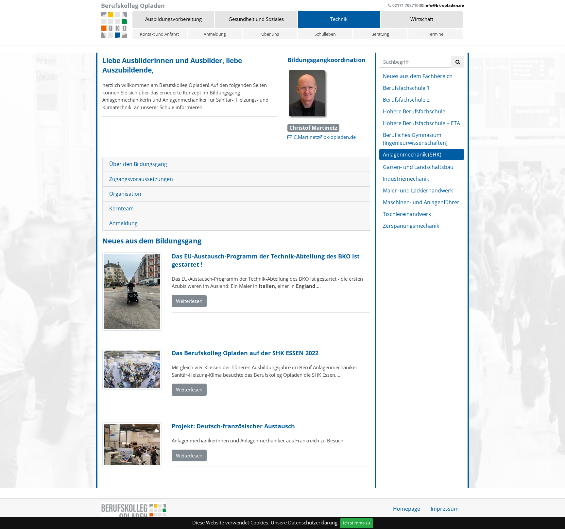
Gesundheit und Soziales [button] (256, 19)
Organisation (125, 194)
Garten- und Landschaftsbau (418, 167)
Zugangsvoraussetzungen (141, 179)
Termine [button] (435, 34)
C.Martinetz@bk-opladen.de (325, 137)
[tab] (236, 164)
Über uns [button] (270, 34)
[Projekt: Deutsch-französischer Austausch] (132, 445)
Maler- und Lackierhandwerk (418, 190)
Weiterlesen (189, 301)
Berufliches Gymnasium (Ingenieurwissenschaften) (415, 138)
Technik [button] (339, 19)
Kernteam (121, 209)
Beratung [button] (380, 34)
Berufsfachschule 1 (406, 87)
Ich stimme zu (356, 523)
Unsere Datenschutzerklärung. (305, 522)
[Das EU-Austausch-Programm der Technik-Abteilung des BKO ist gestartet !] (132, 292)
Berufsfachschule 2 (406, 99)
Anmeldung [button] (215, 34)
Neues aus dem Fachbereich (418, 76)
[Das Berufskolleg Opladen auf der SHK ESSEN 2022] (132, 370)
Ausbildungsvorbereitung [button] (173, 19)
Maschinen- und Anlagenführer (421, 202)
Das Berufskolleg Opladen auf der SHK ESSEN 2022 (245, 353)
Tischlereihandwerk (407, 214)
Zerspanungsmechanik (411, 225)
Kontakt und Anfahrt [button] (159, 34)
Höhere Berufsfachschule (414, 111)
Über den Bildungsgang (138, 164)
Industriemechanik (406, 178)
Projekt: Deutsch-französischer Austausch (233, 426)
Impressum (445, 508)
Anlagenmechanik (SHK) (412, 154)
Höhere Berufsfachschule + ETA (421, 123)
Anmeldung (123, 223)
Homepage (406, 508)
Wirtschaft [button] (421, 19)
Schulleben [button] (325, 34)
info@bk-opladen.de (444, 5)
